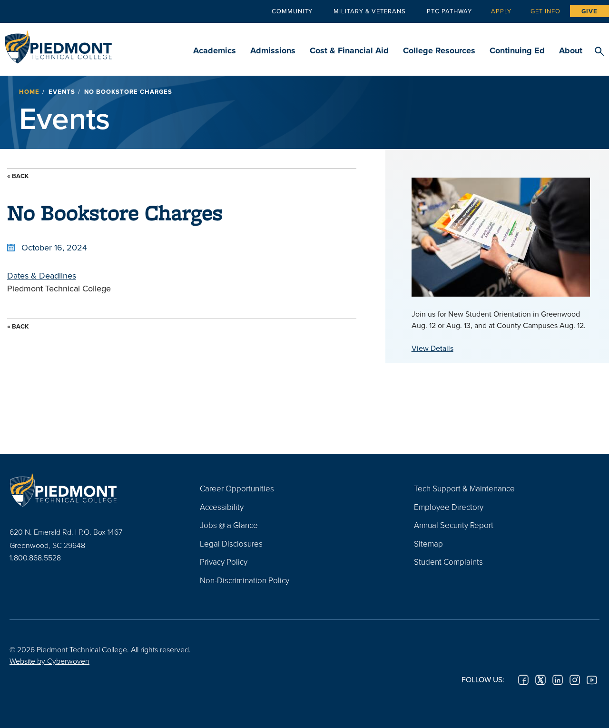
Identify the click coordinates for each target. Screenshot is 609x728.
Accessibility (222, 506)
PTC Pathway (449, 11)
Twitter (540, 680)
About (570, 50)
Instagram (575, 680)
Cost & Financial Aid (349, 50)
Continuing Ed (517, 50)
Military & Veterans (370, 11)
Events (62, 91)
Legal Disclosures (231, 543)
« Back (18, 175)
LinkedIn (557, 680)
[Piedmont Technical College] (90, 489)
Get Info (545, 11)
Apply (501, 11)
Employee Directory (448, 506)
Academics (214, 50)
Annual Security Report (453, 524)
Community (292, 11)
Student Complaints (448, 561)
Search (599, 52)
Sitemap (428, 543)
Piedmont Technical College (58, 44)
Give (589, 11)
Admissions (272, 50)
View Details (432, 348)
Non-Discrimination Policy (244, 580)
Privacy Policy (223, 561)
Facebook (523, 680)
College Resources (439, 50)
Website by (49, 661)
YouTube (592, 680)
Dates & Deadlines (41, 275)
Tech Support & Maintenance (464, 488)
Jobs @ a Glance (229, 524)
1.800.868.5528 (35, 557)
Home (29, 91)
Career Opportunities (237, 488)
